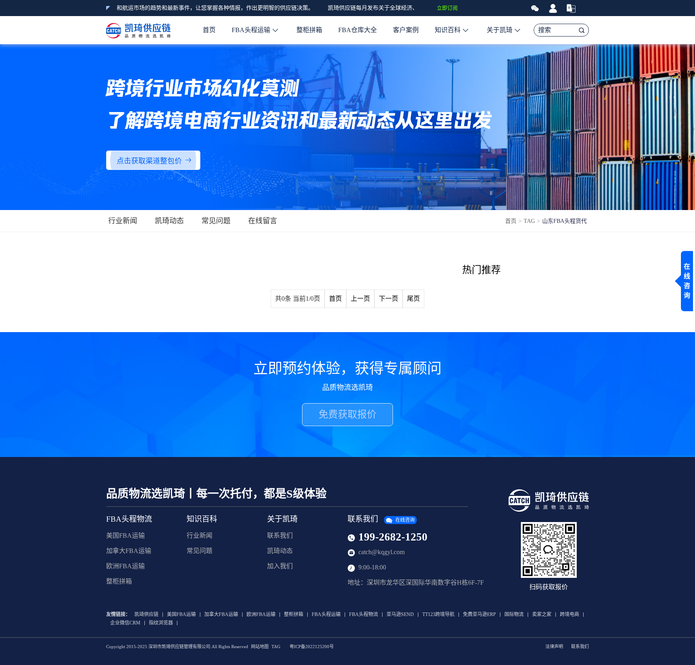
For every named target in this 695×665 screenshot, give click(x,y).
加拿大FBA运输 (128, 550)
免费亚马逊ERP (479, 614)
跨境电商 (569, 614)
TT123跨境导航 (438, 614)
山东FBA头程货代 (564, 221)
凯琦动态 (169, 221)
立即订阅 (447, 8)
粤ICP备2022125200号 (312, 647)
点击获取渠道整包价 (149, 161)
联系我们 (280, 535)
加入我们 (280, 566)
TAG (529, 221)
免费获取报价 (347, 414)
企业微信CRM (125, 623)
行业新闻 (122, 221)
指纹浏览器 (161, 623)
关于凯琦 (499, 30)
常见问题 (216, 221)
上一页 (360, 298)
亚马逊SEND (400, 614)
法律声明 (554, 647)
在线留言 (262, 221)
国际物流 (514, 614)
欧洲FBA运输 (125, 566)
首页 (209, 30)
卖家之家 (541, 614)
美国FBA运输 (125, 535)
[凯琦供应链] (138, 30)
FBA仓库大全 (357, 30)
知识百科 (448, 30)
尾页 (413, 298)
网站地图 (260, 647)
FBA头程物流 (129, 519)
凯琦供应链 (146, 614)
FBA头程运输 (251, 30)
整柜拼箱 (309, 30)
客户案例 (406, 30)
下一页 (388, 298)
